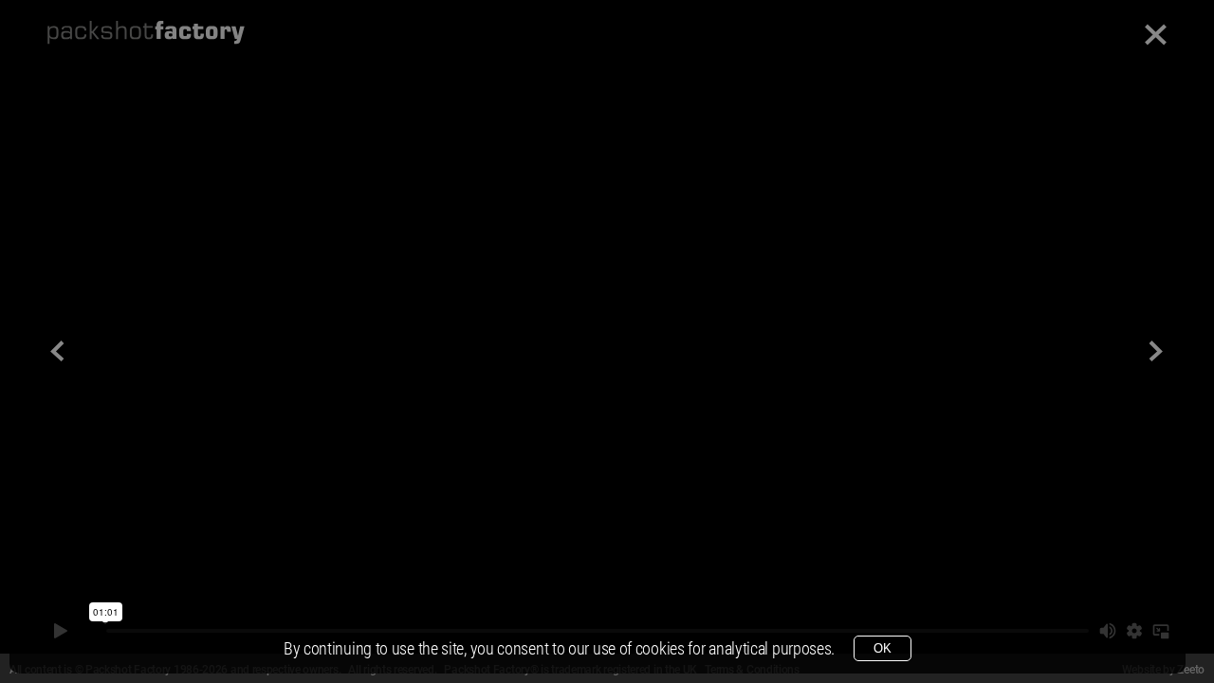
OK (883, 648)
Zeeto (1191, 669)
